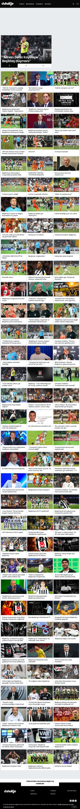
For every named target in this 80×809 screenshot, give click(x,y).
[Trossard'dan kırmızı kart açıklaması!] (66, 438)
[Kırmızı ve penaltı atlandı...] (40, 185)
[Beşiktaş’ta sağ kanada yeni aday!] (14, 289)
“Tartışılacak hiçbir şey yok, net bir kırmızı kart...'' (39, 363)
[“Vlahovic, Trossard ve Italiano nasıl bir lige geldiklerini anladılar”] (40, 289)
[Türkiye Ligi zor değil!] (14, 185)
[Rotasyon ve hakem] (40, 225)
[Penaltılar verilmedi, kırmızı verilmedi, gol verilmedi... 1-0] (66, 459)
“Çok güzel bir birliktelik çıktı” (39, 724)
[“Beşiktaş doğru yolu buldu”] (66, 629)
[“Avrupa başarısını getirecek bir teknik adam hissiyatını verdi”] (14, 735)
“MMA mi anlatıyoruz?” (63, 194)
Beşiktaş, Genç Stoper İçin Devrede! (65, 554)
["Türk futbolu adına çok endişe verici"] (14, 374)
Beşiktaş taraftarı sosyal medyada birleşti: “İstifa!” (38, 131)
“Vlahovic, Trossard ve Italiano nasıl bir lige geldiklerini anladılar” (37, 299)
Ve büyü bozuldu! (61, 152)
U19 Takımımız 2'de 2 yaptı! (12, 532)
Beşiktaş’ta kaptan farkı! (11, 766)
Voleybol (39, 4)
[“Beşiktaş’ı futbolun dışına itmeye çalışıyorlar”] (40, 100)
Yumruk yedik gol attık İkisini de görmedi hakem (13, 236)
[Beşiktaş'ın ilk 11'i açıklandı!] (40, 501)
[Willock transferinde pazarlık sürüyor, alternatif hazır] (40, 268)
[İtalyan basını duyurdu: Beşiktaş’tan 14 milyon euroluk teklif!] (40, 544)
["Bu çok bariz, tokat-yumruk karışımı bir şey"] (66, 416)
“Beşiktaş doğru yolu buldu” (65, 639)
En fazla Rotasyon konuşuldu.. (13, 469)
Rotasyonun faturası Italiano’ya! (63, 174)
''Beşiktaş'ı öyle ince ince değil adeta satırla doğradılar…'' (66, 321)
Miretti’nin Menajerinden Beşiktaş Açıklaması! (37, 597)
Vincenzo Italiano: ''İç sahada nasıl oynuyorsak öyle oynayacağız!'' (66, 491)
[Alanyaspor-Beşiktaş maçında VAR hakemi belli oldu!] (40, 735)
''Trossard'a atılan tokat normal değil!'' (37, 448)
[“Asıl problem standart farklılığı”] (14, 353)
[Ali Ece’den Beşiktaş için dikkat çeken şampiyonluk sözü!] (66, 565)
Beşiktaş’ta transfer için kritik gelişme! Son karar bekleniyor (13, 661)
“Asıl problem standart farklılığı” (11, 363)
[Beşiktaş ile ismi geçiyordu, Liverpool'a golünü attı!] (66, 501)
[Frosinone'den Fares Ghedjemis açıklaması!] (40, 523)
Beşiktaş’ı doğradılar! (36, 256)
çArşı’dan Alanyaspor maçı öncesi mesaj (65, 682)
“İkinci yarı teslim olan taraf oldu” (65, 131)
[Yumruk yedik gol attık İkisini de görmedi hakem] (14, 225)
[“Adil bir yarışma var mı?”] (66, 78)
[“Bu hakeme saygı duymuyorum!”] (40, 78)
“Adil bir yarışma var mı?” (64, 88)
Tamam (74, 806)
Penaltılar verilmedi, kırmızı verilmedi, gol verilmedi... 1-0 (66, 469)
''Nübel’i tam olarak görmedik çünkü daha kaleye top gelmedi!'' (13, 576)
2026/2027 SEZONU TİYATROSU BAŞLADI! (36, 174)
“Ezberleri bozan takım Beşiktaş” (10, 554)
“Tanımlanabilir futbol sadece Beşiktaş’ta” (66, 746)
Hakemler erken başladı (64, 256)
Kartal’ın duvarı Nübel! (63, 766)
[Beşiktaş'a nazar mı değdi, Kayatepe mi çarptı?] (14, 204)
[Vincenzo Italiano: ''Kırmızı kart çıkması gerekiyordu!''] (66, 331)
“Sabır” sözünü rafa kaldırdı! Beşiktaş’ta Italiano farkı (13, 724)
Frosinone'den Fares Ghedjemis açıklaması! (37, 533)
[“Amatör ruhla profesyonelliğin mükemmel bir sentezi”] (14, 693)
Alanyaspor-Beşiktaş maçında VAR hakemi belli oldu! (38, 746)
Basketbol (30, 4)
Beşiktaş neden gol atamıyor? (35, 214)
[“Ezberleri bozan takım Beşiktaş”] (14, 544)
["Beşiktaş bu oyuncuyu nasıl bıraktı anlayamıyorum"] (14, 586)
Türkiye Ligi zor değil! (10, 194)
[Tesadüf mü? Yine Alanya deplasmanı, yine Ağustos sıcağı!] (66, 289)
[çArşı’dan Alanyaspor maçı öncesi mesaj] (66, 671)
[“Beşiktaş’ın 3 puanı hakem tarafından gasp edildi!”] (40, 331)
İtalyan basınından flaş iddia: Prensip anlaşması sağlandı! (13, 618)
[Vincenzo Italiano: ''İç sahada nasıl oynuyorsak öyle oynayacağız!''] (66, 480)
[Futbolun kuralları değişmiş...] (66, 225)
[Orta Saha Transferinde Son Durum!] (66, 586)
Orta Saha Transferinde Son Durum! (65, 597)
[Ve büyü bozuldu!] (66, 142)
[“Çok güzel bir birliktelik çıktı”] (40, 714)
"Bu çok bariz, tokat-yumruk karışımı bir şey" (66, 427)
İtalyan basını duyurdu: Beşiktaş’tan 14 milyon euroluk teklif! (37, 554)
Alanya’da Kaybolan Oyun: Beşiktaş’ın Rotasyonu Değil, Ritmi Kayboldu (13, 131)
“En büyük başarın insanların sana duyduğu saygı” (39, 703)
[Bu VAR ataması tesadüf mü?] (40, 416)
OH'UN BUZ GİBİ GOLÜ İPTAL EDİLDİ (12, 257)
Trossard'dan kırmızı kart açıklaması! (64, 448)
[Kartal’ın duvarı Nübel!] (66, 756)
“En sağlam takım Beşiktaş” (39, 681)
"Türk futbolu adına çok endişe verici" (11, 384)
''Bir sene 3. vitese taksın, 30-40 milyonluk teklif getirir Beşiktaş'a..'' (66, 533)
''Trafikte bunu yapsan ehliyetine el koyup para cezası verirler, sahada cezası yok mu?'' (13, 342)
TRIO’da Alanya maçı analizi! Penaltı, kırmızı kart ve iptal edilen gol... (13, 152)
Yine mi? (31, 152)
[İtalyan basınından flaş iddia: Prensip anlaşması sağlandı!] (14, 608)
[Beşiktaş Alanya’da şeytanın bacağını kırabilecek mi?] (66, 693)
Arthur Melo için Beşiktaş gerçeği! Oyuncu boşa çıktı (12, 682)
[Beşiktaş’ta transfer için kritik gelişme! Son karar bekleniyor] (14, 650)
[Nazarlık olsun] (14, 268)
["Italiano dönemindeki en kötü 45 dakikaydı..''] (14, 416)
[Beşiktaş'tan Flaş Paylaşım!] (40, 480)
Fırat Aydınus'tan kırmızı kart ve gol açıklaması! (13, 491)
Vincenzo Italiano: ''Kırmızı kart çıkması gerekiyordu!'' (65, 342)
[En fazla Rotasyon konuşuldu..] (14, 459)
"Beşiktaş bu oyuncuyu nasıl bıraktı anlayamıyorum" (13, 597)
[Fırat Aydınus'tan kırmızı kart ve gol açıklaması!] (14, 480)
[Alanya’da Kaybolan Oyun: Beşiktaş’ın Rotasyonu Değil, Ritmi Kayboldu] (14, 121)
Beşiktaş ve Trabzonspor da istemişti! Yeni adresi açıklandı (39, 639)
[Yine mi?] (40, 142)
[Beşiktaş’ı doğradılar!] (40, 246)
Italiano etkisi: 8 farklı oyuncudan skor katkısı (64, 724)
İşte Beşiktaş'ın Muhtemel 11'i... (39, 617)
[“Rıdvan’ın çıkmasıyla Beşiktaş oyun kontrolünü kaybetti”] (14, 310)
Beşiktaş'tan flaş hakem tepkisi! (11, 406)
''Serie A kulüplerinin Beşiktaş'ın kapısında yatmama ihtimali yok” (37, 576)
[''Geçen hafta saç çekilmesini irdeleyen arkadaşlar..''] (14, 438)
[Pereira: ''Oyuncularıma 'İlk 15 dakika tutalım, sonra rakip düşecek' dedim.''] (40, 395)
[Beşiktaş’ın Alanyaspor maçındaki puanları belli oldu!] (14, 163)
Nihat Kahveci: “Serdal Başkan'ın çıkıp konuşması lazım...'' (65, 363)
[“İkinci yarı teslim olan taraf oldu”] (66, 121)
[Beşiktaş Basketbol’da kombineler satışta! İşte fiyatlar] (66, 100)
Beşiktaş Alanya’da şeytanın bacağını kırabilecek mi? (66, 703)
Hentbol (48, 4)
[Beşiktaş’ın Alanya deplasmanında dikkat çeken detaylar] (40, 756)
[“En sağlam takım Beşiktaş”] (40, 671)
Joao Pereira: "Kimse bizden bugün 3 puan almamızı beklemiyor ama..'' (13, 512)
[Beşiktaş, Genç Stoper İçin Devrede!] (66, 544)
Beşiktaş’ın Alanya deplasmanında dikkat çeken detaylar (39, 767)
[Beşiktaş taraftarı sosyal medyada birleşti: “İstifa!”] (40, 121)
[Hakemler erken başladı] (66, 246)
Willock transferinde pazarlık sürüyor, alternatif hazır (39, 278)
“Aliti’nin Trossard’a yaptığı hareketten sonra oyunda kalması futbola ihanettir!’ (12, 89)
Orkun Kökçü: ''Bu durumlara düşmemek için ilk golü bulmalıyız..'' (66, 406)
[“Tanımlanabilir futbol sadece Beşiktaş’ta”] (66, 735)
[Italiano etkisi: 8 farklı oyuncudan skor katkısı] (66, 714)
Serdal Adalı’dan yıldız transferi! (63, 661)
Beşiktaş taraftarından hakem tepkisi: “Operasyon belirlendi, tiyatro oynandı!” (12, 110)
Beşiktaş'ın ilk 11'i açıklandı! (38, 511)
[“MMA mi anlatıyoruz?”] (66, 185)
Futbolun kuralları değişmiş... (66, 235)
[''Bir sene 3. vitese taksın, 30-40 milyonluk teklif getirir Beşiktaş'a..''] (66, 523)
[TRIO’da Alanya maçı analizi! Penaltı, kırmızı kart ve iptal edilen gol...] (14, 142)
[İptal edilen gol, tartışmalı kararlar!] (66, 268)
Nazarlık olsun (7, 277)
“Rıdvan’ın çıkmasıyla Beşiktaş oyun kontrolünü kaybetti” (12, 321)
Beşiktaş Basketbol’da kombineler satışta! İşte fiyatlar (64, 110)
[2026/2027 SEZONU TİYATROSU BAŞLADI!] (40, 163)
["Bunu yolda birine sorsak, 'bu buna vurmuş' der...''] (40, 459)
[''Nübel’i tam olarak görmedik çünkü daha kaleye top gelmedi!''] (14, 565)
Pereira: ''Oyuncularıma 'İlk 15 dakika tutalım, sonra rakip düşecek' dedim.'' (39, 406)
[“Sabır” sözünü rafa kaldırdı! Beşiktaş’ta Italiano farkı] (14, 714)
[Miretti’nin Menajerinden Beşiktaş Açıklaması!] (40, 586)
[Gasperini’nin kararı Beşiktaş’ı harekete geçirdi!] (66, 608)
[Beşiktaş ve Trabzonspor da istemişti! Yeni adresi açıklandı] (40, 629)
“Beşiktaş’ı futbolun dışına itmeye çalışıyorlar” (38, 110)
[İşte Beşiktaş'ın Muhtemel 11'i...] (40, 608)
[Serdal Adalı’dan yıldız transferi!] (66, 650)
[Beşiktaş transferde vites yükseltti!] (40, 650)
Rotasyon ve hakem (36, 235)
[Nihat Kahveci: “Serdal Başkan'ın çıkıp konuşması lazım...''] (66, 353)
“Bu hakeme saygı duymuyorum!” (35, 89)
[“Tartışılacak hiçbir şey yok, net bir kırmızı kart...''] (40, 353)
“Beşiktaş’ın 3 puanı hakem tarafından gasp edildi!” (38, 342)
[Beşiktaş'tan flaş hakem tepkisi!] (14, 395)
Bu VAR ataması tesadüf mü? (39, 426)
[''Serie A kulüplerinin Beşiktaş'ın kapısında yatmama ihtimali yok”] (40, 565)
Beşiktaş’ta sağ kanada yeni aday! (13, 299)
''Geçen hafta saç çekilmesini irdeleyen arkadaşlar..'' (13, 448)
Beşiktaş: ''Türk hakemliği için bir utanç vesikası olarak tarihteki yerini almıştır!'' (39, 384)
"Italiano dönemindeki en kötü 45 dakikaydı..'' (11, 427)
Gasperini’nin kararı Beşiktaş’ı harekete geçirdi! (66, 618)
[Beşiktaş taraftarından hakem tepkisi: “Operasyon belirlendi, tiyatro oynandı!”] (14, 100)
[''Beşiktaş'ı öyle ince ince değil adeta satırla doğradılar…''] (66, 310)
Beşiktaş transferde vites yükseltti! (38, 661)
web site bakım (72, 791)
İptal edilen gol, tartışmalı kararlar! (65, 278)
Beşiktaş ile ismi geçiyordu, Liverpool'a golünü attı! (65, 512)
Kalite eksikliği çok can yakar (66, 214)
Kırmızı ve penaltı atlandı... (38, 194)
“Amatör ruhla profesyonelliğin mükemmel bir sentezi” (13, 703)
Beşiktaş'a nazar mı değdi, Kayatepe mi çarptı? (12, 214)
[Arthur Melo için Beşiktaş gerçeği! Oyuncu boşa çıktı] (14, 671)
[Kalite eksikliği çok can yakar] (66, 204)
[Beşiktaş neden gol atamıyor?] (40, 204)
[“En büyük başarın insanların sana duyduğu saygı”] (40, 693)
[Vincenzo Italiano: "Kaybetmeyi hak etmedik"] (66, 374)
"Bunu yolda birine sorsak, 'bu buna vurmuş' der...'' (39, 469)
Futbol (21, 4)
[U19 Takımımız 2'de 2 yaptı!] (14, 523)
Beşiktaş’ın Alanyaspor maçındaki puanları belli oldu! (11, 174)
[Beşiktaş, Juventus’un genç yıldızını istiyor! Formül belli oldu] (14, 629)
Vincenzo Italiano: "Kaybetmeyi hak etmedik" (65, 384)
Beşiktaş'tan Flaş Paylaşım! (39, 490)
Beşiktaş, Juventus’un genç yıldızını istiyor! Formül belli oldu (13, 639)
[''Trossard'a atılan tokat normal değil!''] (40, 438)
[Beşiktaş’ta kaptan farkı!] (14, 756)
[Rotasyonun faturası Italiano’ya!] (66, 163)
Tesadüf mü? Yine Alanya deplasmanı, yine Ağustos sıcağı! (65, 299)
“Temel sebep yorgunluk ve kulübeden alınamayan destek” (38, 321)
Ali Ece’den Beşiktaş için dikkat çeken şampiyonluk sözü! (65, 576)
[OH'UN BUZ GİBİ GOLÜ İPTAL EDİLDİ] (14, 246)
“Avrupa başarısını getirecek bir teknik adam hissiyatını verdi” (13, 746)
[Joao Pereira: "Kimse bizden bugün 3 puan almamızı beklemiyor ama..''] (14, 501)
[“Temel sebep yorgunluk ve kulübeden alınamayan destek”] (40, 310)
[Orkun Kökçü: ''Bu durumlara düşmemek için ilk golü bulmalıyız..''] (66, 395)
